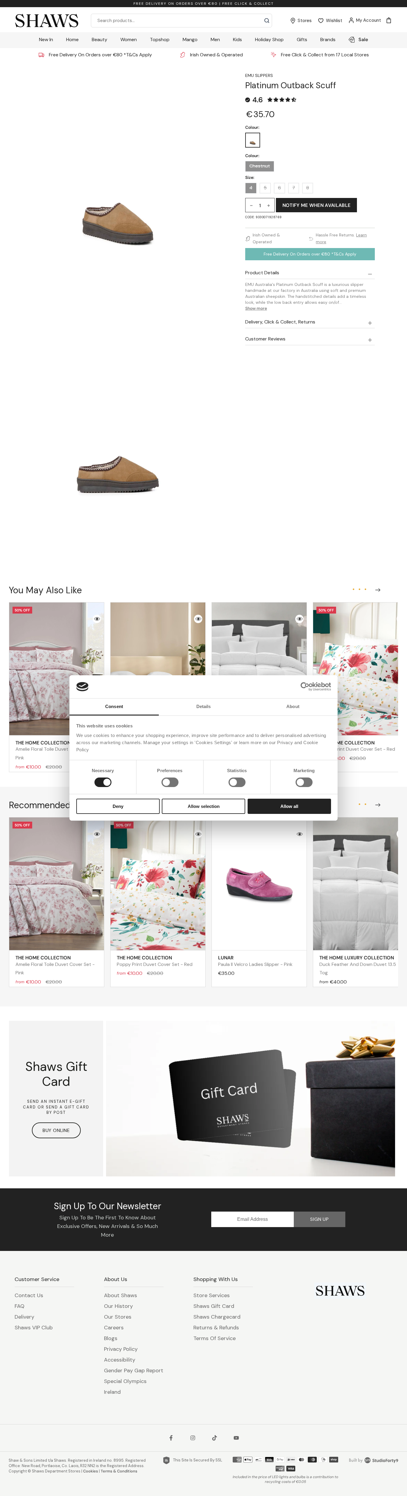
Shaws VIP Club (34, 1327)
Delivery (24, 1316)
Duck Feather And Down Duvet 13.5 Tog (357, 965)
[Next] (376, 588)
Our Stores (117, 1316)
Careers (114, 1327)
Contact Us (29, 1295)
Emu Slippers (259, 75)
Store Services (211, 1295)
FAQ (19, 1306)
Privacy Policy (121, 1349)
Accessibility (119, 1359)
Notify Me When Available (316, 205)
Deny (118, 806)
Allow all (289, 806)
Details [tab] (203, 706)
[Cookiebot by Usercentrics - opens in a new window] (305, 686)
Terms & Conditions (119, 1471)
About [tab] (292, 706)
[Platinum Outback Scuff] (253, 140)
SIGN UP (319, 1219)
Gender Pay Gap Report (133, 1370)
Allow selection (204, 806)
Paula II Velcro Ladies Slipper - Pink (255, 961)
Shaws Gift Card (213, 1306)
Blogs (110, 1338)
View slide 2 (359, 589)
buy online (56, 1130)
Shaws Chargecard (216, 1316)
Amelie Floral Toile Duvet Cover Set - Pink (55, 750)
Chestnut (259, 166)
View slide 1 (353, 589)
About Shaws (120, 1295)
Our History (118, 1306)
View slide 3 (365, 589)
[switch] (169, 782)
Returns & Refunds (216, 1327)
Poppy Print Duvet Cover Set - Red (357, 746)
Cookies (90, 1471)
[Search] (267, 20)
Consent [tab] (114, 706)
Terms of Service (214, 1338)
